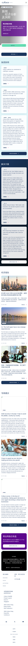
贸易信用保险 (5, 577)
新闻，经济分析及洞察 (20, 575)
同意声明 (14, 642)
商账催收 (4, 585)
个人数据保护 (14, 631)
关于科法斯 (17, 579)
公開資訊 (14, 639)
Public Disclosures (14, 634)
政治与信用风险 (5, 583)
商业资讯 (4, 580)
